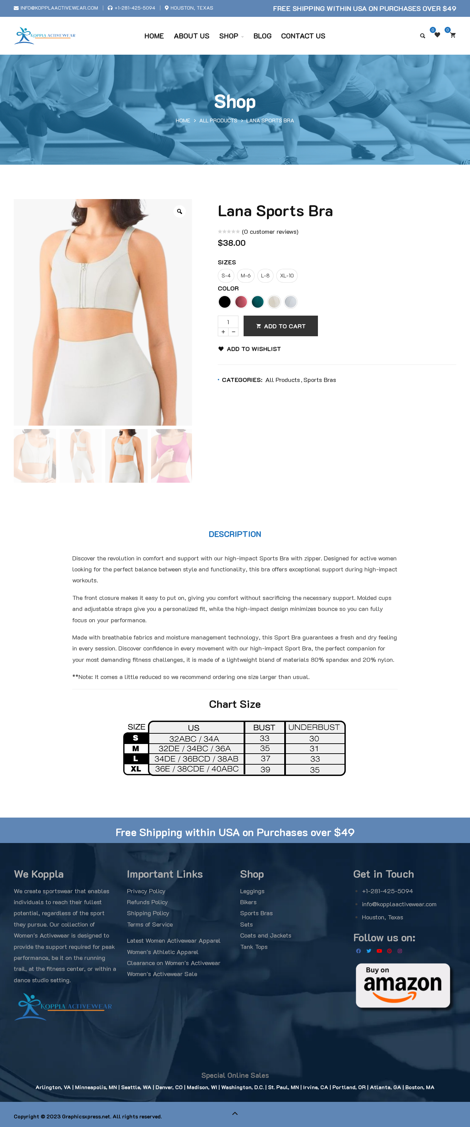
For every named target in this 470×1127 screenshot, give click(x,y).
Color (228, 288)
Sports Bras (319, 379)
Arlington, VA (53, 1087)
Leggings (252, 891)
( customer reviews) (270, 231)
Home (183, 120)
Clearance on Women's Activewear (174, 963)
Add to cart (285, 326)
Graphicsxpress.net (86, 1116)
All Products (218, 120)
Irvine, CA (315, 1087)
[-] (233, 332)
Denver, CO (169, 1087)
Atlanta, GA (384, 1087)
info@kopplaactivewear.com (59, 7)
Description (235, 534)
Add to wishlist (254, 348)
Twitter (368, 951)
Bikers (248, 902)
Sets (246, 924)
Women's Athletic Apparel (163, 952)
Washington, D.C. (242, 1087)
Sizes (227, 262)
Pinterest (389, 951)
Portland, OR (348, 1087)
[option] (103, 312)
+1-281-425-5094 (135, 7)
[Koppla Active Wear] (45, 35)
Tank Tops (254, 946)
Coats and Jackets (265, 935)
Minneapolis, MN (96, 1087)
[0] (452, 35)
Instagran (399, 951)
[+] (223, 332)
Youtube (379, 951)
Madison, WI (201, 1087)
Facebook (358, 951)
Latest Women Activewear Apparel (174, 940)
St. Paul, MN (283, 1087)
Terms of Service (150, 924)
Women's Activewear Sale (162, 974)
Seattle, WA (136, 1087)
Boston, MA (420, 1087)
